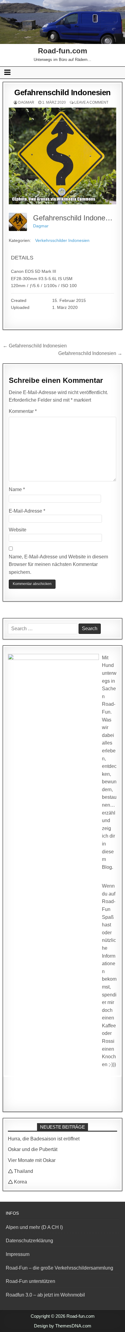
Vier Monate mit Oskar (32, 1160)
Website (17, 529)
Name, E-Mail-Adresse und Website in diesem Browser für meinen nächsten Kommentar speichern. (58, 564)
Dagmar (26, 102)
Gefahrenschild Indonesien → (90, 353)
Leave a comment (91, 102)
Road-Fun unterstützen (30, 1281)
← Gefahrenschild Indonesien (35, 345)
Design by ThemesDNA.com (62, 1325)
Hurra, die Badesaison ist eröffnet (43, 1138)
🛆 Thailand (20, 1171)
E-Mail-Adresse (27, 511)
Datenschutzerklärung (29, 1240)
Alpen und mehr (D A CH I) (34, 1227)
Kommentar (23, 411)
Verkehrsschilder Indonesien (62, 240)
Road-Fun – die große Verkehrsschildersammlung (59, 1267)
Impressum (17, 1254)
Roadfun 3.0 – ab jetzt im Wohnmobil (45, 1294)
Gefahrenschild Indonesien (62, 92)
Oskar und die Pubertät (32, 1149)
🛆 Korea (17, 1181)
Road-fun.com (62, 51)
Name (17, 489)
